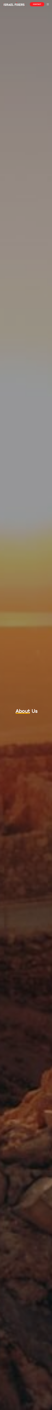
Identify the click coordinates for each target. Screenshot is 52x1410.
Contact (37, 4)
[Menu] (48, 4)
